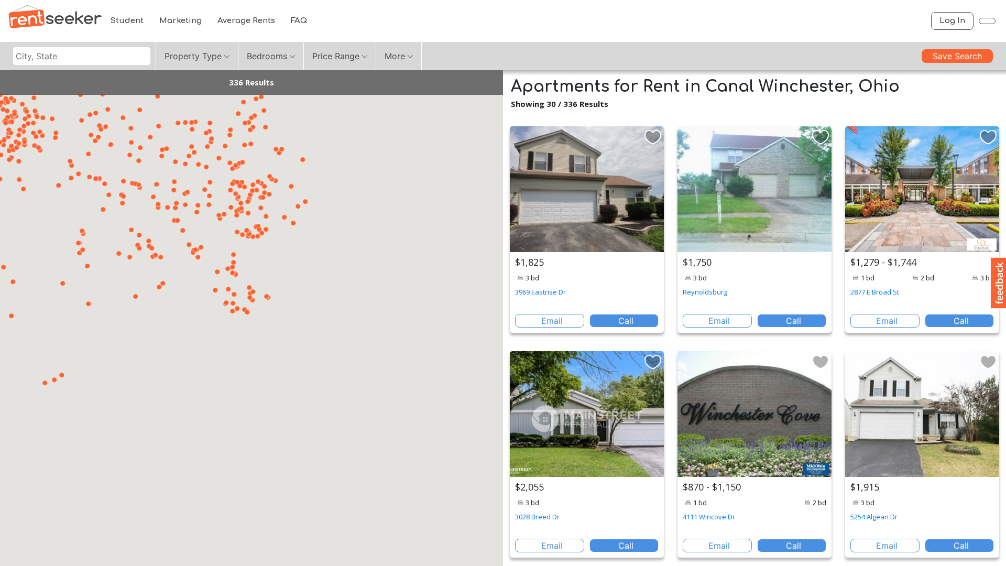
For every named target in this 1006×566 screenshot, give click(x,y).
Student (127, 20)
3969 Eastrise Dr (540, 292)
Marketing (180, 20)
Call (625, 320)
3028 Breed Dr (537, 516)
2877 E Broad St (874, 292)
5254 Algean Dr (874, 516)
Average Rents (246, 20)
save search (957, 56)
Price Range (335, 56)
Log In (952, 20)
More (395, 56)
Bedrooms (267, 56)
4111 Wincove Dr (709, 516)
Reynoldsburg (705, 292)
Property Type (193, 56)
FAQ (299, 20)
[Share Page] (987, 21)
